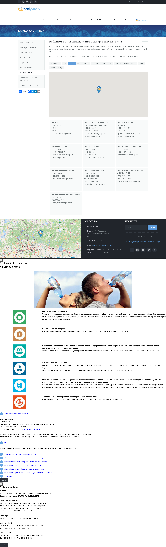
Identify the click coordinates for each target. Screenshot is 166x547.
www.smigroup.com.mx (93, 136)
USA (64, 63)
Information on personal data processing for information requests (28, 472)
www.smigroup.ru (58, 157)
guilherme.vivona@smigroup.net (130, 133)
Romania (95, 63)
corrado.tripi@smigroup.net (128, 155)
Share (24, 91)
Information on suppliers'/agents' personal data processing (25, 461)
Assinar (152, 227)
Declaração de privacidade (136, 242)
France (141, 63)
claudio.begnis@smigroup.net (95, 157)
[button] (98, 90)
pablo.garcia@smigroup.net (95, 133)
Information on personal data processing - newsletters (24, 469)
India (110, 63)
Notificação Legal (153, 242)
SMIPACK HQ (55, 63)
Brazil (79, 63)
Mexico (71, 63)
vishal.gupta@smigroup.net (62, 203)
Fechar (4, 480)
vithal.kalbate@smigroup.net (62, 179)
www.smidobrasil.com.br (127, 136)
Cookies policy (9, 476)
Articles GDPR (9, 443)
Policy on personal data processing (16, 414)
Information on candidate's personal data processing (23, 458)
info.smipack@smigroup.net (102, 245)
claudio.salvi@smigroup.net (62, 133)
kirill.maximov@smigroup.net (62, 155)
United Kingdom (130, 63)
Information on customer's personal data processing (23, 465)
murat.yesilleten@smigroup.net (129, 181)
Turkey (52, 67)
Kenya (60, 67)
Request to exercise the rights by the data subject (22, 454)
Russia (86, 63)
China (104, 63)
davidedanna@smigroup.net (95, 184)
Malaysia (118, 63)
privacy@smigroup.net (32, 429)
